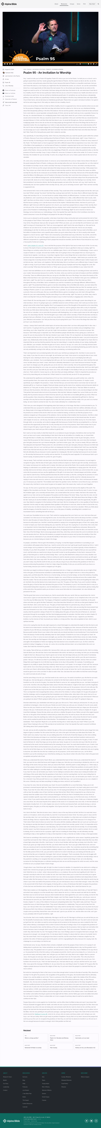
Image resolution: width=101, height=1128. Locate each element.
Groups (72, 4)
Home (24, 69)
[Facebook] (86, 1121)
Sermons (29, 69)
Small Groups (45, 1097)
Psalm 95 (7, 82)
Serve (78, 4)
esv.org (39, 1124)
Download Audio (9, 96)
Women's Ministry (47, 1090)
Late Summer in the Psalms (12, 76)
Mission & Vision (7, 1077)
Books (24, 1097)
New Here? (92, 4)
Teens (43, 1080)
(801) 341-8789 (27, 1117)
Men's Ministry (46, 1087)
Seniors (44, 1093)
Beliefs (5, 1080)
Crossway (35, 1124)
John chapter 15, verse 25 (36, 245)
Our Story (5, 1083)
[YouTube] (91, 1121)
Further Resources (27, 1103)
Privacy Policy (27, 1121)
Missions (63, 1087)
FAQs (24, 1083)
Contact (5, 1090)
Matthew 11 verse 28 (41, 1014)
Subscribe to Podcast (11, 99)
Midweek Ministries (66, 1080)
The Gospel (26, 1100)
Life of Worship (9, 85)
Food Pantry (64, 1083)
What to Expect (85, 1077)
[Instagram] (96, 1121)
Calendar (25, 1107)
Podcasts (25, 1087)
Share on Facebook (10, 90)
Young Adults (45, 1083)
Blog (24, 1080)
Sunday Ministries (66, 1077)
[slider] (43, 64)
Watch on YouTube (10, 93)
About (56, 4)
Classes (44, 1100)
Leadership (6, 1087)
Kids (43, 1077)
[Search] (98, 3)
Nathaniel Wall (9, 72)
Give (84, 4)
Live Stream (26, 1090)
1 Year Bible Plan (27, 1093)
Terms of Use (34, 1121)
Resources (64, 4)
